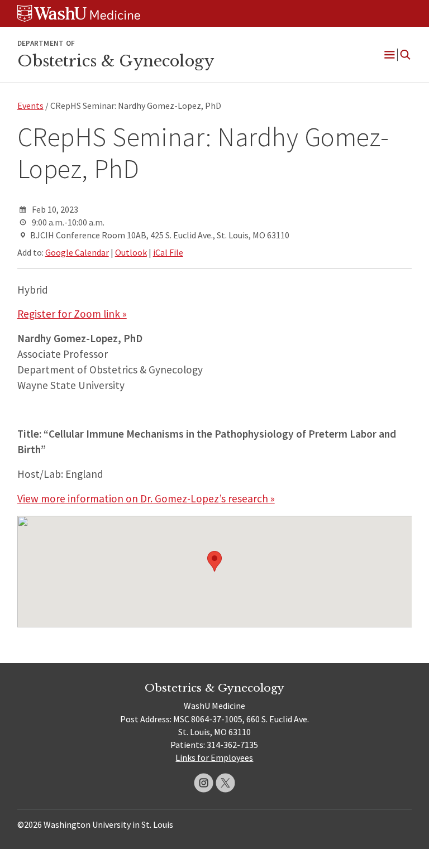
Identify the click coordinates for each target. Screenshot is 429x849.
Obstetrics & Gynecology (115, 60)
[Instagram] (203, 783)
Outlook (131, 252)
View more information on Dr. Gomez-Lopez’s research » (146, 498)
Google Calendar (77, 252)
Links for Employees (214, 757)
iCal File (168, 252)
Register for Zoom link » (72, 313)
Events (30, 105)
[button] (214, 561)
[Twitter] (225, 783)
